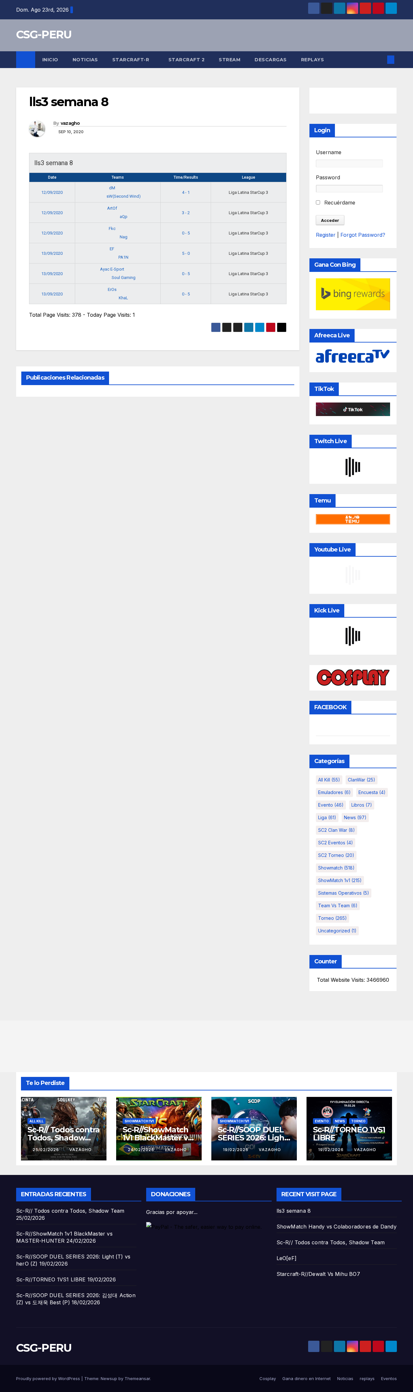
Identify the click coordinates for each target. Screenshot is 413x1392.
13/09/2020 (52, 253)
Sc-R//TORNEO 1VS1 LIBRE (349, 1133)
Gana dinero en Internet (306, 1378)
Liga (327, 817)
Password (328, 177)
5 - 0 (186, 253)
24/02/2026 (142, 1149)
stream (229, 60)
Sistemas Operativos (343, 893)
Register (326, 235)
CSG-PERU (43, 34)
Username (328, 152)
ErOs (112, 289)
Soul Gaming (124, 277)
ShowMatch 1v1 (340, 880)
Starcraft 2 (186, 60)
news (355, 817)
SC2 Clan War (336, 830)
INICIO (50, 60)
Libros (361, 805)
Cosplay (267, 1378)
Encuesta (372, 792)
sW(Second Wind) (123, 196)
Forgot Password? (362, 235)
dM (112, 187)
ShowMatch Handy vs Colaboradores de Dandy (337, 1226)
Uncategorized (337, 930)
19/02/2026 (236, 1149)
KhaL (123, 297)
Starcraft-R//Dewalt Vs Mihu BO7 (318, 1274)
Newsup (109, 1378)
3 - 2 (186, 212)
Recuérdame (339, 202)
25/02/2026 (46, 1149)
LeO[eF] (287, 1258)
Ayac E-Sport (112, 269)
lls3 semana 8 (294, 1211)
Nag (123, 236)
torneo (332, 918)
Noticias (85, 60)
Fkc (112, 228)
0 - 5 (186, 233)
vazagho (70, 123)
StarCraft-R (131, 60)
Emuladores (334, 792)
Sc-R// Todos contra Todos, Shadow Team (63, 1137)
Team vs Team (338, 905)
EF (112, 248)
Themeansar (137, 1378)
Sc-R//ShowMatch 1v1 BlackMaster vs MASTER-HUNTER (157, 1137)
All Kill (329, 779)
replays (312, 60)
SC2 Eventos (335, 842)
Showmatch (336, 867)
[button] (380, 59)
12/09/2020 (52, 192)
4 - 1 (186, 192)
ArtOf (112, 208)
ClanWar (361, 779)
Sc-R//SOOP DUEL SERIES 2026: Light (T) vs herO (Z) (252, 1137)
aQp (123, 216)
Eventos (389, 1378)
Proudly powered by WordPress (48, 1378)
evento (331, 805)
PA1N (123, 257)
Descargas (271, 60)
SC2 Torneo (336, 855)
